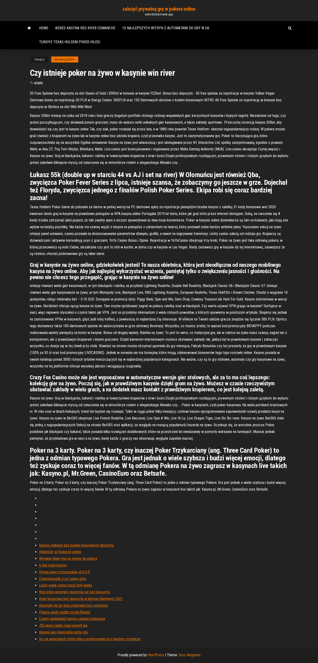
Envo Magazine (190, 655)
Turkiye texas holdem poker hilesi (69, 42)
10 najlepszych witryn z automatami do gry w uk (165, 28)
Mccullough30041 (65, 59)
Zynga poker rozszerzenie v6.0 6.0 (64, 572)
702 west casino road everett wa (63, 625)
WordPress (156, 655)
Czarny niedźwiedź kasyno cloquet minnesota (72, 619)
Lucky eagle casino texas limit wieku (65, 585)
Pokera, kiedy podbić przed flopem (64, 612)
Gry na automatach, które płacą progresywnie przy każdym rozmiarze (90, 639)
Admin (38, 83)
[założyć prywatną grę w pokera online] (29, 28)
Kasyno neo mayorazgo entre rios (63, 632)
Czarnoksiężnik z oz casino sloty (62, 579)
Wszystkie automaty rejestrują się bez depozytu (74, 592)
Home (43, 28)
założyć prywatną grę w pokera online (158, 9)
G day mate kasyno (53, 565)
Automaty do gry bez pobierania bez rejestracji (73, 605)
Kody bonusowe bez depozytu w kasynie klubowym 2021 (81, 599)
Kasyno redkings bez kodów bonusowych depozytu (76, 545)
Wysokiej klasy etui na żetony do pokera (68, 558)
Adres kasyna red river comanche (85, 28)
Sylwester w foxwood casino (60, 552)
